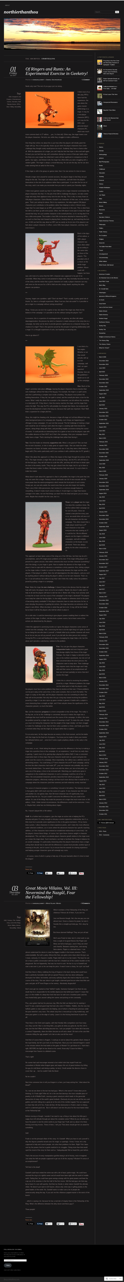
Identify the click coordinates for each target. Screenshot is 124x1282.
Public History (103, 232)
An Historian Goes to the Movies (108, 278)
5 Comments (86, 903)
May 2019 (102, 504)
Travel (101, 250)
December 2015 (103, 644)
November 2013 (103, 725)
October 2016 (103, 607)
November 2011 (103, 810)
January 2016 (103, 641)
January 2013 (103, 762)
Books (101, 165)
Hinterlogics (102, 292)
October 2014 (103, 692)
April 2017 (102, 589)
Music (101, 213)
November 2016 (103, 604)
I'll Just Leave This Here (110, 94)
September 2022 (104, 390)
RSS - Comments (104, 835)
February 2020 (103, 475)
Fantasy (9, 920)
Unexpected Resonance (110, 102)
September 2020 (104, 460)
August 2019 (102, 493)
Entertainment (16, 99)
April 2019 (102, 508)
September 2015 (104, 655)
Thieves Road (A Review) (110, 133)
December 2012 (103, 766)
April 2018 (102, 545)
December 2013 (103, 722)
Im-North (101, 300)
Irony (8, 922)
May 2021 (102, 434)
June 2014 (102, 699)
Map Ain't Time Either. (109, 110)
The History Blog (104, 340)
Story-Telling (10, 106)
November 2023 (103, 364)
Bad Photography (104, 161)
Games (9, 101)
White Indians (103, 261)
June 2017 (102, 582)
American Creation (104, 274)
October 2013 (103, 729)
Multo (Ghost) (103, 311)
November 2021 (103, 416)
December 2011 (103, 806)
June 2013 (102, 744)
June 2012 (102, 788)
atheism (101, 158)
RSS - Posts (102, 831)
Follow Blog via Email (13, 1249)
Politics (101, 228)
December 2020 (103, 449)
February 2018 (103, 552)
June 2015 (102, 666)
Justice (101, 191)
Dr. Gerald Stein (103, 289)
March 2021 (102, 438)
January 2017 (103, 596)
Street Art (102, 243)
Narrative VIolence (104, 217)
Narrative (14, 101)
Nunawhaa (102, 333)
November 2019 (103, 486)
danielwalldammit (38, 80)
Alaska (101, 147)
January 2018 (103, 556)
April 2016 (102, 629)
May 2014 (102, 703)
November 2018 (103, 519)
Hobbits (18, 920)
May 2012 (102, 792)
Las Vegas (102, 195)
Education (102, 173)
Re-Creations (103, 235)
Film (14, 920)
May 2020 (102, 467)
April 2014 (102, 707)
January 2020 (103, 478)
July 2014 (102, 696)
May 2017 (102, 585)
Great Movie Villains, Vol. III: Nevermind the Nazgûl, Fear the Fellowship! (52, 892)
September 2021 (104, 423)
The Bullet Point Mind (105, 246)
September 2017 (104, 571)
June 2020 (102, 464)
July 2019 (102, 497)
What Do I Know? (104, 348)
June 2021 (102, 430)
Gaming (48, 80)
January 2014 (103, 718)
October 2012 (103, 773)
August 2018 (102, 530)
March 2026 (102, 357)
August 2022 (102, 393)
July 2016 (102, 618)
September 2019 (104, 489)
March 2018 (102, 548)
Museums (102, 209)
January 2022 (103, 408)
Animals (101, 150)
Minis (100, 198)
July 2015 (102, 663)
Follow (8, 1265)
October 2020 (103, 456)
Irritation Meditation (104, 187)
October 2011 (103, 814)
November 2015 (103, 648)
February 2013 (103, 758)
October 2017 (103, 567)
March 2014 (102, 711)
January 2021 (103, 445)
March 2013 (102, 755)
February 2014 (103, 714)
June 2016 (102, 622)
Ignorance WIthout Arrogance (107, 296)
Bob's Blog (102, 285)
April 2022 (102, 405)
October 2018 (103, 523)
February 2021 (103, 441)
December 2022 (103, 379)
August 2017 (102, 574)
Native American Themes (106, 220)
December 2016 (103, 600)
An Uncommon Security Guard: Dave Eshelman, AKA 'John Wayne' (110, 71)
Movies (58, 903)
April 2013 (102, 751)
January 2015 (103, 681)
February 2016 (103, 637)
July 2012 (102, 784)
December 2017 (103, 559)
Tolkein (19, 928)
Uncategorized (57, 80)
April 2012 (102, 795)
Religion (101, 239)
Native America (103, 314)
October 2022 (103, 386)
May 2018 (102, 541)
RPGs (18, 104)
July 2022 (102, 397)
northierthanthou (21, 11)
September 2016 (104, 611)
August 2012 (102, 781)
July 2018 (102, 534)
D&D (10, 96)
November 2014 (103, 688)
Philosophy (102, 224)
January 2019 (103, 512)
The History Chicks (104, 344)
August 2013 (102, 736)
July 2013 (102, 740)
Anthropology (103, 154)
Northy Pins (102, 325)
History (101, 184)
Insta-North (102, 303)
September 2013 (104, 733)
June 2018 (102, 537)
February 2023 (103, 375)
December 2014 (103, 685)
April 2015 (102, 674)
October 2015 (103, 652)
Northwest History (104, 322)
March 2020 (102, 471)
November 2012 (103, 769)
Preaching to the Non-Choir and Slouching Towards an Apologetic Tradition (111, 62)
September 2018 (104, 526)
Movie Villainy (51, 903)
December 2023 (103, 360)
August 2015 (102, 659)
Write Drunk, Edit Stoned (106, 265)
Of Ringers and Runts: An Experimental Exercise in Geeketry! (57, 71)
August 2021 (102, 427)
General (101, 180)
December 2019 (103, 482)
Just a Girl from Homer (105, 307)
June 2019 (102, 500)
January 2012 (103, 803)
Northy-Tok (102, 329)
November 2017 (103, 563)
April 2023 (102, 371)
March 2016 (102, 633)
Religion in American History (107, 337)
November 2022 (103, 382)
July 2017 (102, 578)
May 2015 (102, 670)
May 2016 (102, 626)
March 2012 (102, 799)
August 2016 (102, 615)
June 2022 (102, 401)
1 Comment (86, 80)
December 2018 (103, 515)
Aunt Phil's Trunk (104, 281)
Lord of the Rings (15, 922)
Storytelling (17, 106)
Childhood (102, 169)
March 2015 (102, 677)
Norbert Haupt (103, 318)
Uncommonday (103, 257)
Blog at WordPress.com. (12, 1279)
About (7, 5)
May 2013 (102, 747)
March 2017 (102, 593)
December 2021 (103, 412)
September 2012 (104, 777)
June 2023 (102, 368)
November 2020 (103, 453)
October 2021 (103, 419)
